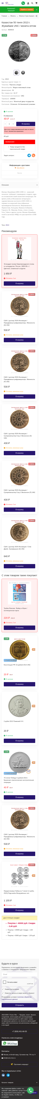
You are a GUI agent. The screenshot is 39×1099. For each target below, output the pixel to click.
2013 (7, 225)
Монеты (13, 16)
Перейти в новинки (27, 9)
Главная (4, 16)
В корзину (26, 124)
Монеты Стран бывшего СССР (29, 16)
